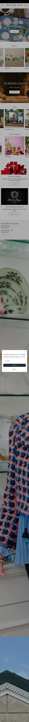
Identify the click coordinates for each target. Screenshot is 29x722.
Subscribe (14, 365)
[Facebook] (13, 369)
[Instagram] (15, 369)
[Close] (25, 351)
